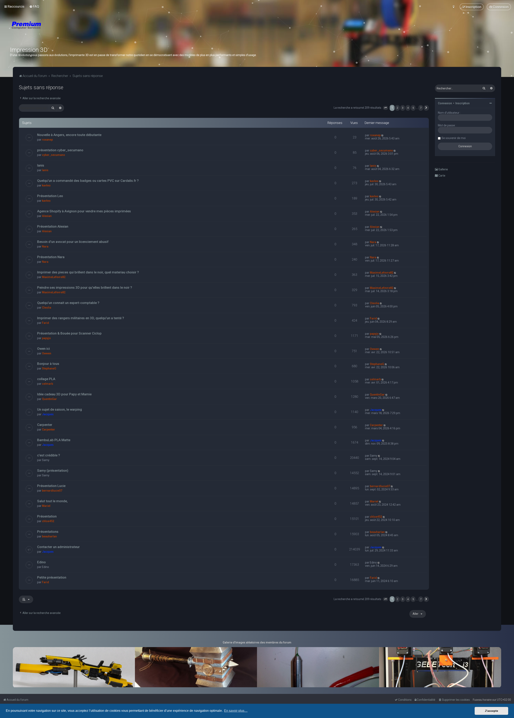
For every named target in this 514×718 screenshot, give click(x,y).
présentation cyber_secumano (60, 150)
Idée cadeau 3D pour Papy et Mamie (64, 394)
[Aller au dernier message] (382, 135)
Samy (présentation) (52, 470)
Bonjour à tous (48, 364)
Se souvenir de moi (454, 138)
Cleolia (46, 307)
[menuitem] (34, 6)
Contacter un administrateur (58, 547)
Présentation (47, 516)
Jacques (48, 414)
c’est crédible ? (48, 455)
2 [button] (397, 107)
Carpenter (44, 425)
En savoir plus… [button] (236, 710)
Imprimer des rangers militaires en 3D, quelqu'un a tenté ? (80, 318)
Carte (441, 175)
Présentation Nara (50, 257)
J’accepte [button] (491, 710)
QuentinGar (49, 399)
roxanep (47, 139)
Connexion (445, 103)
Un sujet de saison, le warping (59, 409)
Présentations (47, 532)
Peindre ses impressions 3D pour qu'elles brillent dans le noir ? (84, 287)
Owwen (46, 353)
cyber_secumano (53, 154)
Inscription (462, 103)
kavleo (46, 185)
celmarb (47, 383)
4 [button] (408, 107)
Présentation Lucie (51, 486)
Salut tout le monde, (52, 501)
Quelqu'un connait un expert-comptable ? (68, 303)
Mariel (46, 505)
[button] (385, 108)
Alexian (47, 216)
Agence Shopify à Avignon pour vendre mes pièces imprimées (84, 211)
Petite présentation (51, 577)
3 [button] (402, 107)
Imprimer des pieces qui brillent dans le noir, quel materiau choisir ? (88, 272)
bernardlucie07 (52, 490)
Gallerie (443, 169)
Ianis (40, 165)
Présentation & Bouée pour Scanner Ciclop (69, 333)
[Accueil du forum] (50, 30)
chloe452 (48, 521)
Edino (41, 562)
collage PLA (46, 379)
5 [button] (413, 107)
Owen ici (43, 349)
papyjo (46, 338)
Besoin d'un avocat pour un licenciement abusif (72, 242)
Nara (45, 246)
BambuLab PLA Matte (53, 440)
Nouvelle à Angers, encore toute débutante (69, 135)
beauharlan (49, 536)
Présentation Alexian (52, 226)
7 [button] (420, 107)
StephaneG (49, 368)
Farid (45, 322)
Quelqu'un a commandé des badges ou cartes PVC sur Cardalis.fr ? (88, 181)
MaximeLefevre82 (53, 277)
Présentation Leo (50, 196)
